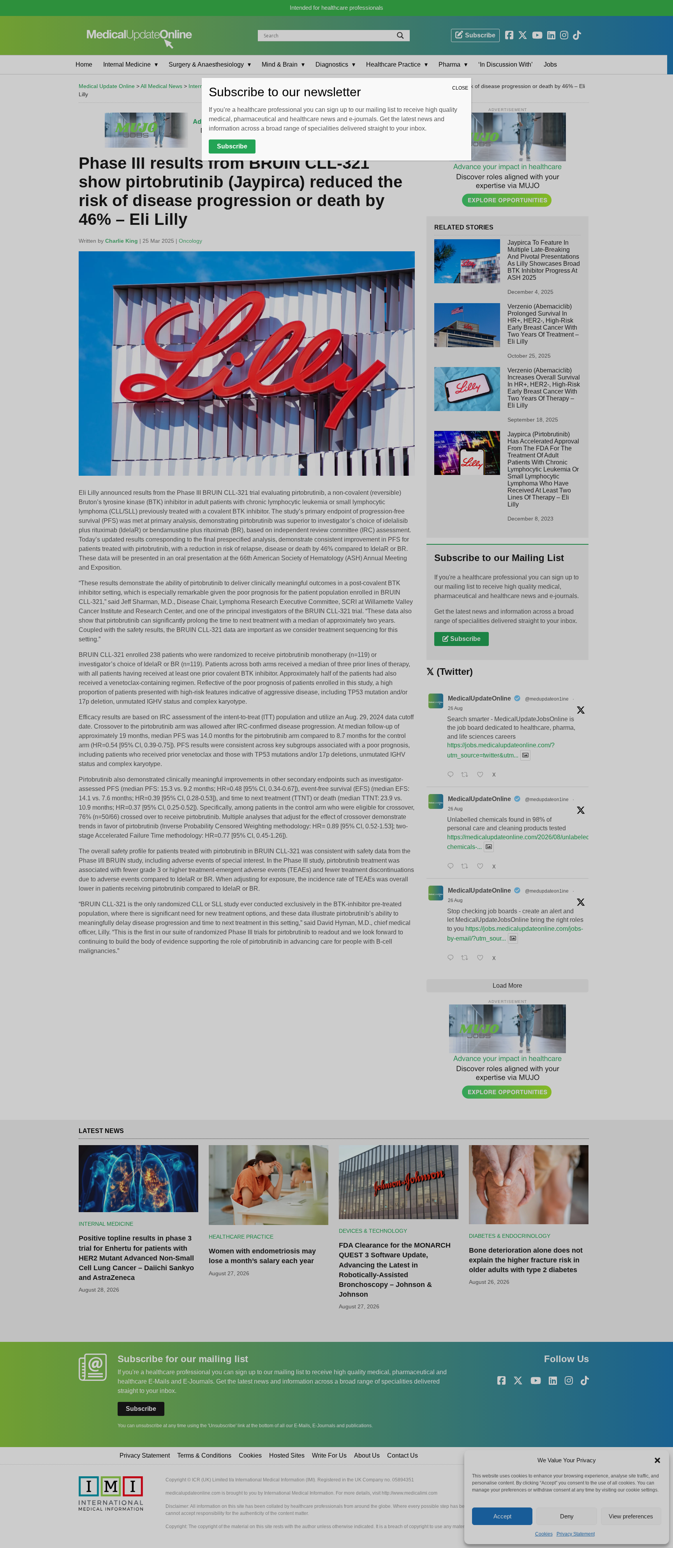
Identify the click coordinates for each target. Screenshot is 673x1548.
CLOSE (460, 88)
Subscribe (232, 146)
